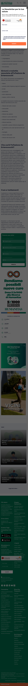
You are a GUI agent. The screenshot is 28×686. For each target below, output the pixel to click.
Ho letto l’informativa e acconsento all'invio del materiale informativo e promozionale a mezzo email (14, 38)
